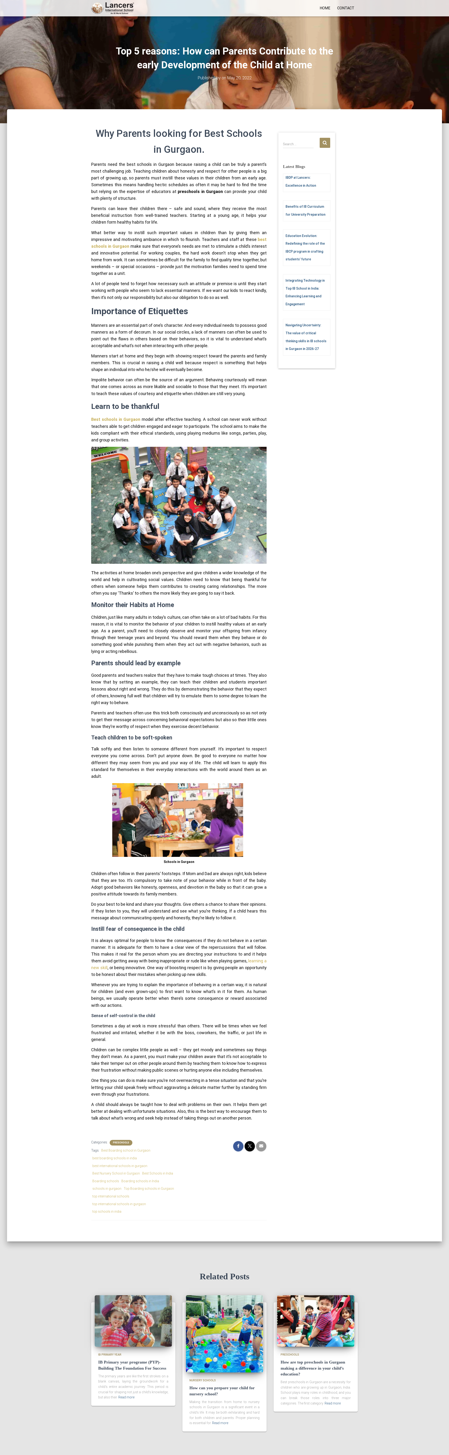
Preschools (121, 1142)
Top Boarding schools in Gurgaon (149, 1188)
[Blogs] (113, 8)
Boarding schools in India (140, 1181)
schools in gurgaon (106, 1188)
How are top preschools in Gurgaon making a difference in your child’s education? (313, 1368)
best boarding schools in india (114, 1158)
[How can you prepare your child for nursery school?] (224, 1333)
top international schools (110, 1196)
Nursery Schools (202, 1380)
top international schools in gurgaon (119, 1204)
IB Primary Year (109, 1354)
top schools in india (106, 1211)
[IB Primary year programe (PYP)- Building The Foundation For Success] (133, 1321)
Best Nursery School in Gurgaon (116, 1173)
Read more (126, 1397)
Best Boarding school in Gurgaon (125, 1150)
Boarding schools (105, 1181)
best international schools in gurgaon (119, 1166)
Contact (345, 8)
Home (325, 8)
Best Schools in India (157, 1173)
